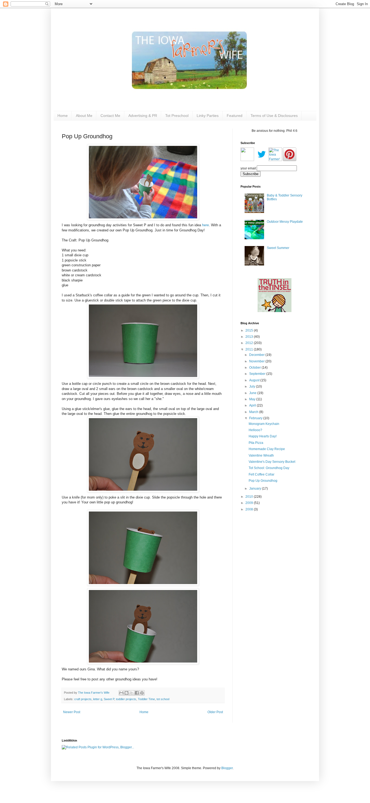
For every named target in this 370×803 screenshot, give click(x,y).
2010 (249, 497)
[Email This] (121, 693)
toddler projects (126, 699)
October (255, 367)
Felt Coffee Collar (261, 474)
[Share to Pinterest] (142, 693)
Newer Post (71, 712)
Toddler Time (146, 699)
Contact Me (110, 115)
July (252, 386)
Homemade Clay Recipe (267, 449)
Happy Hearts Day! (263, 436)
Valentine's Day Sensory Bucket (272, 462)
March (254, 412)
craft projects (83, 699)
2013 (249, 337)
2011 (249, 349)
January (255, 488)
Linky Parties (208, 115)
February (256, 418)
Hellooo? (255, 430)
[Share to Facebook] (136, 693)
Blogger (227, 768)
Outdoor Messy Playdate (285, 222)
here (205, 225)
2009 (249, 503)
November (257, 361)
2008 (249, 509)
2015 (249, 330)
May (252, 399)
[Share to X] (131, 693)
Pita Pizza (256, 443)
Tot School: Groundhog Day (269, 468)
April (253, 405)
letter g (97, 699)
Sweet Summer (278, 248)
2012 (249, 343)
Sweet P (109, 699)
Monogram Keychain (264, 424)
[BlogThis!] (126, 693)
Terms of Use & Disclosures (274, 115)
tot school (163, 699)
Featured (234, 115)
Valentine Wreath (261, 455)
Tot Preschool (177, 115)
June (253, 393)
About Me (84, 115)
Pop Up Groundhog (263, 481)
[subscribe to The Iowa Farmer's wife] (247, 160)
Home (62, 115)
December (257, 355)
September (257, 374)
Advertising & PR (142, 115)
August (254, 380)
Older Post (215, 712)
